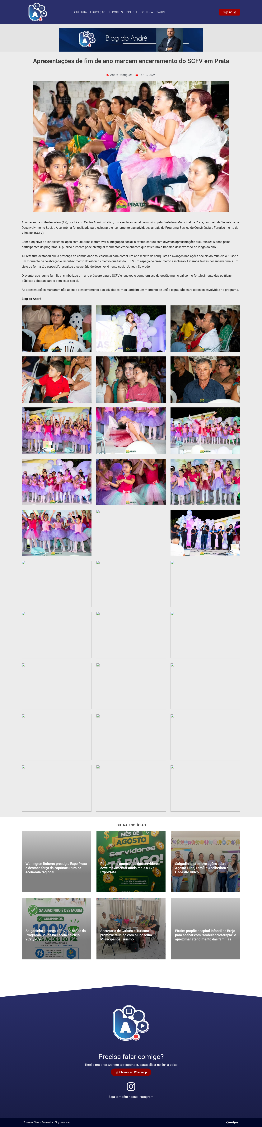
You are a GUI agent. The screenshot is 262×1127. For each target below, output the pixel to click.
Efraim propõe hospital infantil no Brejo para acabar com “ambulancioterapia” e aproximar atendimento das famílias (205, 935)
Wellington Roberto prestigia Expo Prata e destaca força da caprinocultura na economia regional (56, 868)
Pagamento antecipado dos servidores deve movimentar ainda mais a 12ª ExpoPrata (130, 868)
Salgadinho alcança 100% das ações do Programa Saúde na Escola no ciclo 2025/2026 (56, 935)
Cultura (80, 12)
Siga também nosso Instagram (131, 1097)
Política (147, 12)
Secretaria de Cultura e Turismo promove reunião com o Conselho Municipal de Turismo (126, 935)
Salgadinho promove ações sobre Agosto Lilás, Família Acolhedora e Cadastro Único (202, 868)
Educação (97, 12)
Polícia (131, 12)
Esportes (116, 12)
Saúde (161, 12)
